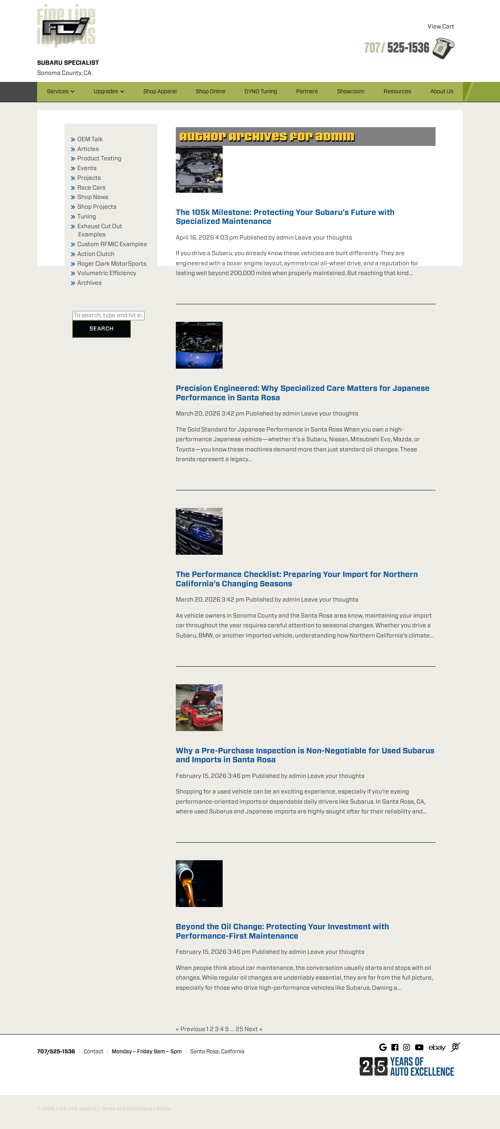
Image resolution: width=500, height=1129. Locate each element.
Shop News (92, 197)
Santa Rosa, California (217, 1051)
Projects (89, 178)
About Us (442, 91)
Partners (307, 91)
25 (239, 1029)
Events (86, 168)
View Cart (441, 27)
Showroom (350, 91)
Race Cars (91, 188)
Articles (88, 149)
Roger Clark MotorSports (111, 264)
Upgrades (106, 91)
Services (58, 91)
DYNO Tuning (261, 91)
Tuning (86, 217)
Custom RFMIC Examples (112, 244)
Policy (164, 1109)
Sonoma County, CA (64, 73)
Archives (89, 283)
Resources (397, 91)
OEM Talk (90, 139)
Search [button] (101, 329)
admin (285, 238)
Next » (253, 1029)
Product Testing (99, 159)
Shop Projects (96, 207)
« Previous (190, 1029)
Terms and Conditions (127, 1109)
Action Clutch (95, 254)
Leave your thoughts (323, 238)
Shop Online (210, 91)
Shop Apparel (160, 91)
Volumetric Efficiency (106, 273)
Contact (93, 1051)
